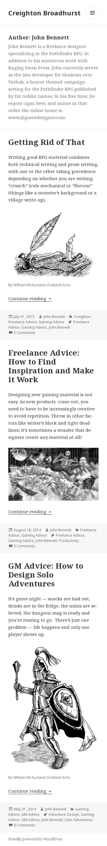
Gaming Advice (51, 321)
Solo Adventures (78, 819)
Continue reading (30, 298)
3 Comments (24, 332)
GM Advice (30, 814)
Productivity (69, 540)
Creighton (82, 316)
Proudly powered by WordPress (35, 839)
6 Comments (24, 825)
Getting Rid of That (46, 142)
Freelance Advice (22, 321)
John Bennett (54, 316)
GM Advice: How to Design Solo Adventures (45, 574)
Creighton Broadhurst (44, 12)
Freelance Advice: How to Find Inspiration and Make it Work (51, 366)
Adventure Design (63, 814)
